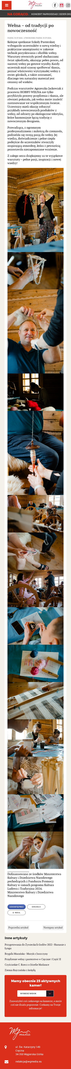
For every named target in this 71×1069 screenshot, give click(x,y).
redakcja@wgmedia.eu (28, 1061)
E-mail (17, 912)
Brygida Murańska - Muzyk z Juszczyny (26, 953)
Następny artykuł (53, 927)
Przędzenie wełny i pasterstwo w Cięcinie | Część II (33, 959)
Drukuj (36, 907)
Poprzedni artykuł (18, 927)
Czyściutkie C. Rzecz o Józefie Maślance (27, 964)
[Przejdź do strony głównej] (35, 5)
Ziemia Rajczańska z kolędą (20, 970)
